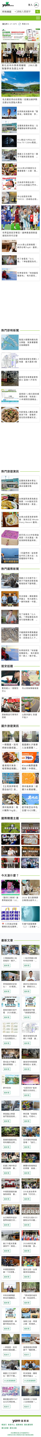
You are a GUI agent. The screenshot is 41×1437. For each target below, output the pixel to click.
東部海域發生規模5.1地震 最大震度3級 (30, 1038)
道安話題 (7, 666)
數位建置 (5, 1428)
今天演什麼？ (10, 875)
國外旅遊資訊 (10, 726)
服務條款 (19, 1425)
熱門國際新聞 (10, 569)
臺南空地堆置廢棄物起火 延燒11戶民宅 (30, 1064)
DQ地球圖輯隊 (10, 1381)
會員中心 (11, 1425)
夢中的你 (7, 1088)
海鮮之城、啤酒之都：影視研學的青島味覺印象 (30, 1324)
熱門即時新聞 (10, 330)
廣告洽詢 (13, 1428)
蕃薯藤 (7, 4)
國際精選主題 (10, 818)
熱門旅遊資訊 (10, 471)
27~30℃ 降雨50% (19, 24)
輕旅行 (6, 1355)
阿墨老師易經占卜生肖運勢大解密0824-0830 (10, 1038)
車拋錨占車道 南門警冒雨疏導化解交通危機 (10, 1116)
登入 (30, 4)
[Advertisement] (20, 305)
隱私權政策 (28, 1425)
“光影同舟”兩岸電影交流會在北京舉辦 (30, 1090)
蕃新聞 (6, 965)
